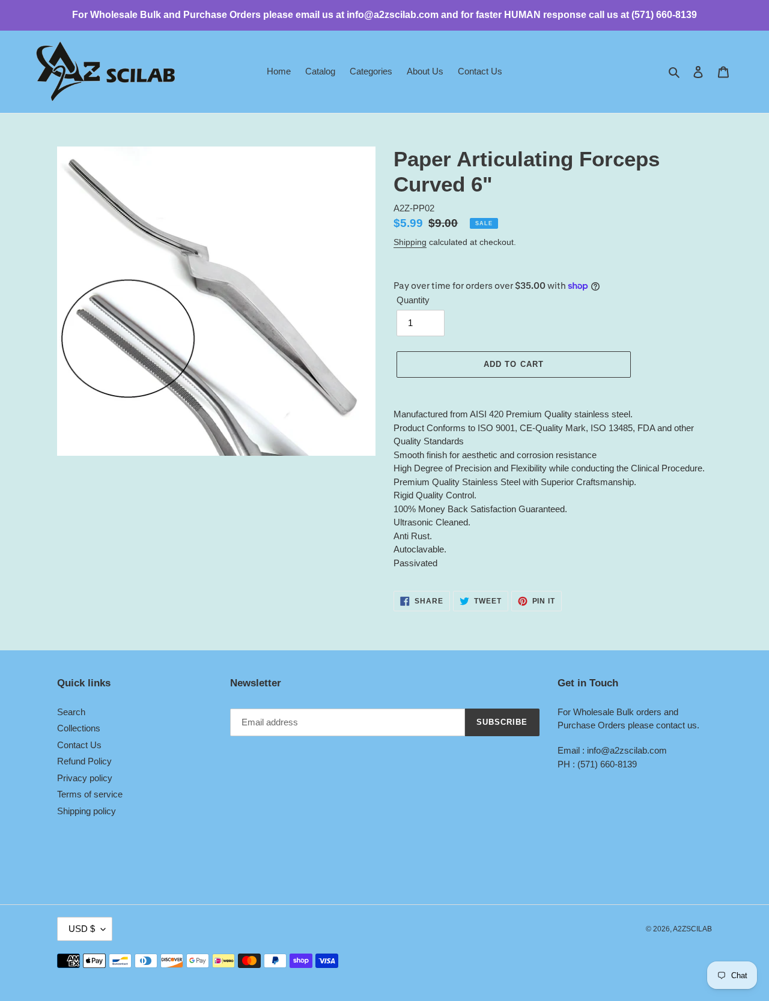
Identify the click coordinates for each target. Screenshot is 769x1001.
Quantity (413, 300)
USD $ (81, 929)
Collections (78, 728)
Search (71, 712)
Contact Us (79, 745)
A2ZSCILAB (692, 929)
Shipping (410, 242)
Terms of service (90, 794)
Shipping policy (86, 811)
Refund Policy (84, 761)
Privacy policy (84, 778)
